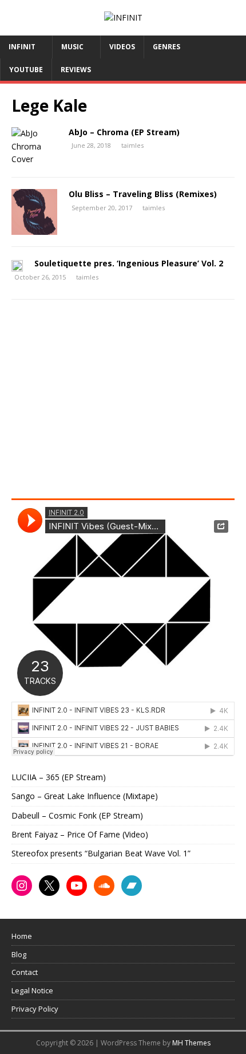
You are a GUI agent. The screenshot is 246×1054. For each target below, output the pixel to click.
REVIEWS (76, 69)
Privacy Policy (34, 1009)
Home (21, 936)
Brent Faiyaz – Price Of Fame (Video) (79, 834)
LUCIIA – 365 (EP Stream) (58, 777)
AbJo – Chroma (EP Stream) (124, 132)
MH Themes (191, 1043)
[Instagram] (21, 885)
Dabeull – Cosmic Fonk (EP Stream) (77, 815)
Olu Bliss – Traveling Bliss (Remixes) (143, 193)
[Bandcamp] (131, 885)
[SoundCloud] (104, 885)
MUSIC (72, 47)
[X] (49, 885)
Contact (24, 972)
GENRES (166, 47)
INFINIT (22, 47)
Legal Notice (32, 990)
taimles (132, 145)
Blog (18, 954)
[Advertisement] (107, 403)
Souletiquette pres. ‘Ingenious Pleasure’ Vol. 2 (128, 263)
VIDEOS (122, 47)
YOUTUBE (26, 69)
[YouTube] (76, 885)
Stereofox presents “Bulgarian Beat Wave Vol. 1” (101, 853)
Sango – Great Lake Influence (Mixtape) (84, 795)
